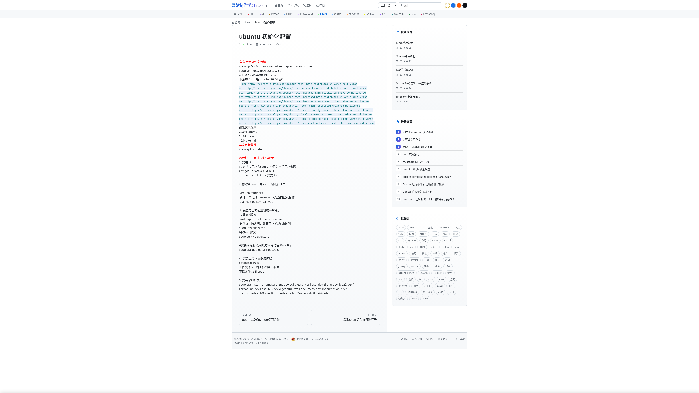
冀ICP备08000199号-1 (278, 338)
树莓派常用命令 (411, 139)
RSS (405, 338)
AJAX (441, 279)
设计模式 (427, 292)
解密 (451, 285)
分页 (452, 279)
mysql (447, 240)
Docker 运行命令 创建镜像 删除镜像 (423, 184)
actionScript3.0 (406, 272)
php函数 (403, 285)
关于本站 (459, 338)
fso (420, 279)
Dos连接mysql (405, 70)
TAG (431, 338)
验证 (435, 253)
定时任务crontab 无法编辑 (418, 132)
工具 (308, 5)
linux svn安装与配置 (408, 96)
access (401, 253)
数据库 (338, 14)
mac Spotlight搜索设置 (416, 169)
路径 (445, 234)
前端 (413, 14)
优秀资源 (354, 14)
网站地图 (443, 338)
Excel (440, 285)
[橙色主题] (459, 5)
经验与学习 (306, 14)
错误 (400, 234)
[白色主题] (447, 5)
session (415, 259)
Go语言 (370, 14)
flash (401, 247)
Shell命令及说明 (405, 56)
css (400, 240)
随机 (411, 279)
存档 (322, 5)
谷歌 (424, 253)
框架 (456, 253)
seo (412, 247)
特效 (426, 266)
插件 (437, 266)
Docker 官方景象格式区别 (418, 191)
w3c (400, 279)
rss (400, 292)
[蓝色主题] (453, 5)
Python (275, 14)
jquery (401, 266)
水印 (451, 292)
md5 (440, 292)
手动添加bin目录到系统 (416, 162)
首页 (280, 5)
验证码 (427, 285)
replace (445, 247)
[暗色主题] (464, 5)
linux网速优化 (411, 154)
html (401, 227)
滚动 (447, 259)
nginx (401, 259)
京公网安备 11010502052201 (312, 338)
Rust (383, 14)
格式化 (424, 272)
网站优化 (399, 14)
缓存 (445, 253)
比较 (455, 234)
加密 (448, 266)
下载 (457, 227)
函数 (430, 227)
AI (262, 14)
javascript (444, 227)
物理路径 (412, 292)
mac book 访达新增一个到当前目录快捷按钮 (428, 199)
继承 (449, 272)
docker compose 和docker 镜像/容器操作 (427, 176)
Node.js (437, 272)
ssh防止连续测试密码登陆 (417, 147)
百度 (433, 247)
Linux (323, 14)
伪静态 (402, 298)
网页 (411, 234)
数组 (424, 240)
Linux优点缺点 (404, 43)
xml (457, 247)
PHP (252, 14)
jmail (414, 298)
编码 (413, 253)
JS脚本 (289, 14)
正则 (426, 259)
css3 (430, 279)
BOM (425, 298)
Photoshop (429, 14)
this (435, 234)
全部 (239, 14)
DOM (422, 247)
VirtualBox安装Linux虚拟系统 (413, 83)
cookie (414, 266)
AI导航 (294, 5)
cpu (437, 259)
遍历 (416, 285)
